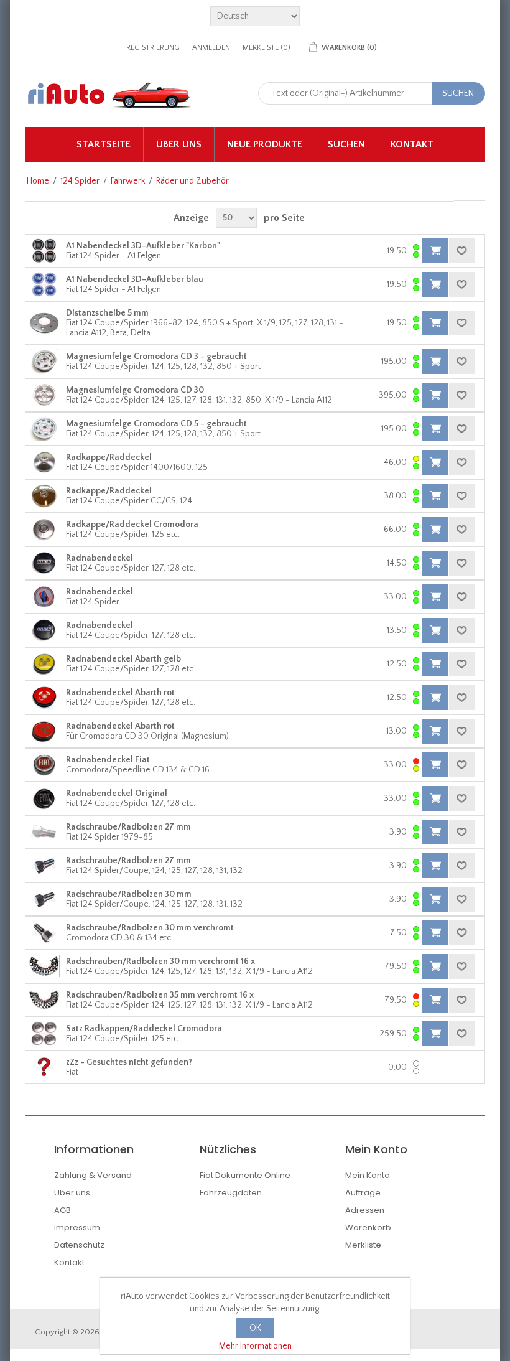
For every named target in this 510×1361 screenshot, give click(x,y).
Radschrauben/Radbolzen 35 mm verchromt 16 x (160, 995)
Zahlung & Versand (93, 1175)
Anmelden (211, 48)
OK (255, 1328)
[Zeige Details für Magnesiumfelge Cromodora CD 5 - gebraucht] (44, 428)
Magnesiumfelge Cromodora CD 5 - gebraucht (156, 424)
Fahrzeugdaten (231, 1193)
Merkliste (363, 1245)
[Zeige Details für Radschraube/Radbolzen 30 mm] (44, 899)
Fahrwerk (128, 181)
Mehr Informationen (255, 1346)
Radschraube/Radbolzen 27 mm (128, 827)
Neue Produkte (264, 144)
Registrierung (153, 48)
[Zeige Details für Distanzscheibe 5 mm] (44, 323)
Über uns (179, 144)
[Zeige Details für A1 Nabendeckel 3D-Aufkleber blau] (44, 284)
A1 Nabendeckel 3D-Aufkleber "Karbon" (143, 246)
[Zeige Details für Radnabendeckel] (44, 563)
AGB (62, 1210)
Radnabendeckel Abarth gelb (123, 659)
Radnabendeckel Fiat (108, 760)
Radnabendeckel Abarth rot (120, 693)
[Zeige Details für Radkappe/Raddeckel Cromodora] (44, 529)
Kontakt (412, 144)
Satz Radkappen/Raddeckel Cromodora (144, 1029)
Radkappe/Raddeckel (109, 457)
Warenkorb (368, 1227)
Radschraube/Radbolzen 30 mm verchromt (150, 928)
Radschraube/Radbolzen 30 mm (129, 894)
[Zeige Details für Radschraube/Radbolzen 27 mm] (44, 832)
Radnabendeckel (99, 558)
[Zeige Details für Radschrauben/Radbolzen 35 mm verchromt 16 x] (44, 1000)
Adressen (364, 1210)
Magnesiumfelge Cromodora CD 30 (135, 390)
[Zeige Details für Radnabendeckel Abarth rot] (44, 697)
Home (38, 181)
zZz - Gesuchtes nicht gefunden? (129, 1062)
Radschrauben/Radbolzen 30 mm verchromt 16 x (160, 961)
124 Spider (80, 181)
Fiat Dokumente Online (245, 1175)
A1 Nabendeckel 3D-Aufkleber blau (134, 279)
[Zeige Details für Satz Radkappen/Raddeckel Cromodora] (44, 1033)
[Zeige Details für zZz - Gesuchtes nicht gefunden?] (44, 1067)
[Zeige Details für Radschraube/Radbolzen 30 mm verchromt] (44, 932)
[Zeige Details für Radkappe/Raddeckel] (44, 462)
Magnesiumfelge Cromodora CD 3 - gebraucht (156, 357)
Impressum (77, 1227)
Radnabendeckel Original (116, 793)
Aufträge (363, 1193)
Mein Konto (367, 1175)
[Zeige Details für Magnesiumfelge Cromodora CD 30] (44, 395)
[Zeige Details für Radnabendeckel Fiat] (44, 764)
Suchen (346, 144)
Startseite (103, 144)
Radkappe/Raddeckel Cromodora (132, 525)
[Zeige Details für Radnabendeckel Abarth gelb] (44, 664)
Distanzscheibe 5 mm (107, 313)
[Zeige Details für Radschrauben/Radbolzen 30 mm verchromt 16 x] (44, 966)
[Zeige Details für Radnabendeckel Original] (44, 798)
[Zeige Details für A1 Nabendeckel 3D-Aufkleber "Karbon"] (44, 250)
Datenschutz (79, 1245)
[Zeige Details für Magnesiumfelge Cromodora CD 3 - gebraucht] (44, 361)
